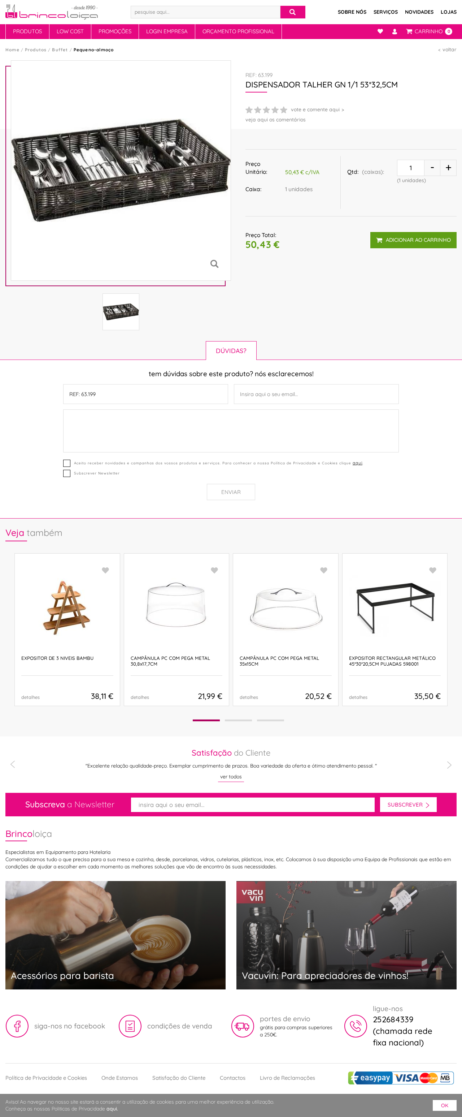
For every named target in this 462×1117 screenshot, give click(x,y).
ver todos (231, 776)
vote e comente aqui (315, 109)
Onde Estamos (119, 1077)
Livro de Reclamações (287, 1077)
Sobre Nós (352, 12)
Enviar (231, 492)
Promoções (115, 31)
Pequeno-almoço (94, 49)
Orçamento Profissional (238, 31)
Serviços (386, 12)
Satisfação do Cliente (178, 1077)
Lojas (449, 12)
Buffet (60, 49)
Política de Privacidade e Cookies (46, 1077)
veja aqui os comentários (275, 119)
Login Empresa (167, 31)
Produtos (27, 31)
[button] (206, 720)
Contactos (232, 1077)
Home (12, 49)
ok (444, 1105)
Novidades (419, 12)
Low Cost (70, 31)
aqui (357, 462)
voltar (450, 49)
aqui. (112, 1108)
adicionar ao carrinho (418, 239)
